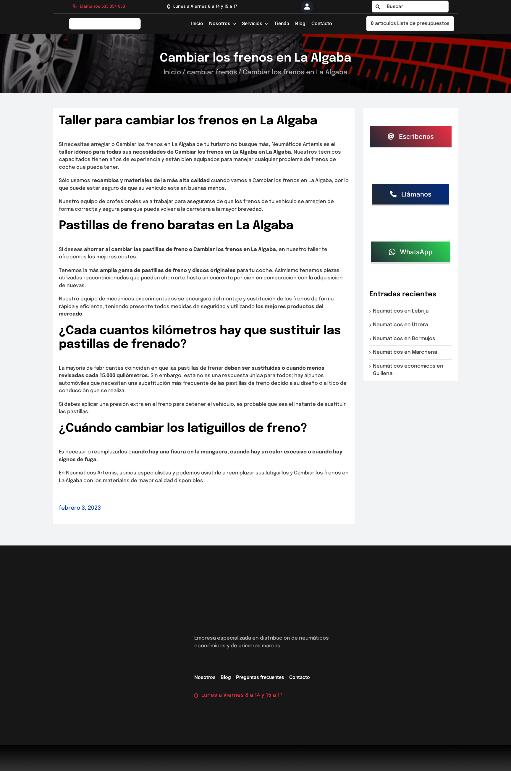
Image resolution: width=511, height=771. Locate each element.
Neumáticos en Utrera (401, 324)
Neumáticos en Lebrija (402, 311)
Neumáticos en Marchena (406, 352)
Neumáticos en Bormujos (405, 338)
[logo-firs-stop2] (105, 20)
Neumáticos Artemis (91, 473)
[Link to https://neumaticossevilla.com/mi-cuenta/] (307, 7)
